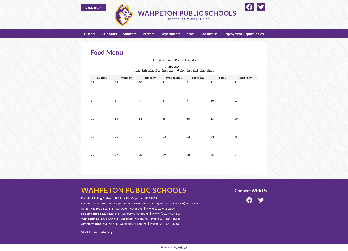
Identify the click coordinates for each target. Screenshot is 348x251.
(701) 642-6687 (171, 213)
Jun (171, 70)
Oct (195, 70)
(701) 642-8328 (170, 218)
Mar (151, 70)
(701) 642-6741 (162, 203)
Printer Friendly (185, 60)
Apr (158, 70)
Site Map (107, 232)
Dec (209, 70)
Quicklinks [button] (92, 7)
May (165, 70)
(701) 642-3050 (169, 223)
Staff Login (89, 232)
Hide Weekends (162, 60)
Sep (189, 70)
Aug (182, 70)
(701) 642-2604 (165, 208)
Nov (202, 70)
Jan (138, 70)
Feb (144, 70)
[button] (89, 33)
